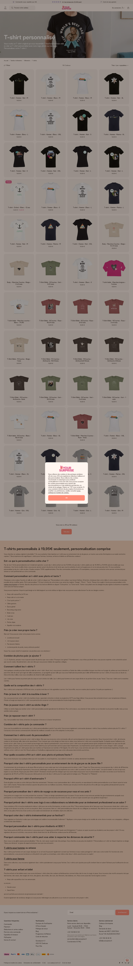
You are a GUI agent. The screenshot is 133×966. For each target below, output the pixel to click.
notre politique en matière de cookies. (64, 492)
